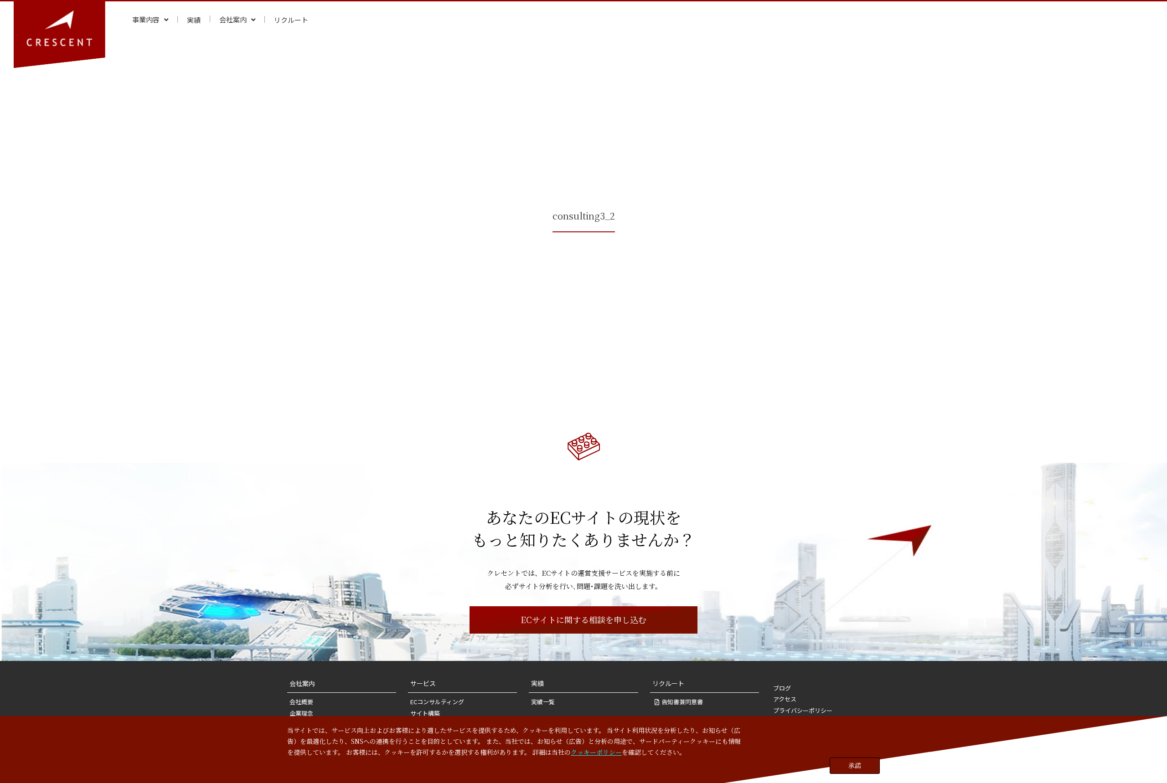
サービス (423, 683)
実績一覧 (543, 701)
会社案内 (302, 683)
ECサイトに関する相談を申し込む (583, 619)
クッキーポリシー (596, 751)
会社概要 (301, 701)
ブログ (782, 688)
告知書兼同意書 (682, 701)
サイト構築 (425, 713)
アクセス (784, 699)
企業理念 (301, 713)
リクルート (668, 683)
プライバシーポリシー (802, 710)
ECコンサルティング (437, 701)
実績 (537, 683)
